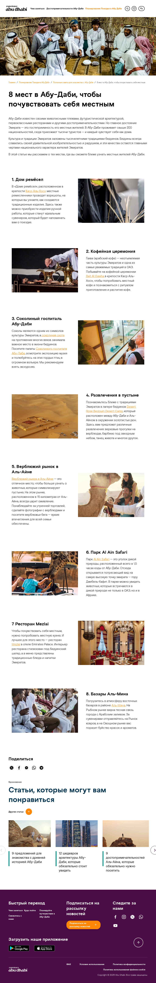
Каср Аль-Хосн (36, 191)
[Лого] (16, 8)
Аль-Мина (118, 705)
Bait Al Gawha (95, 276)
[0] (134, 8)
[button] (141, 8)
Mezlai (16, 644)
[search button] (127, 8)
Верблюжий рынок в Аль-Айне (32, 479)
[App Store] (44, 948)
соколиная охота (52, 335)
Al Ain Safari (101, 559)
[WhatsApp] (141, 917)
